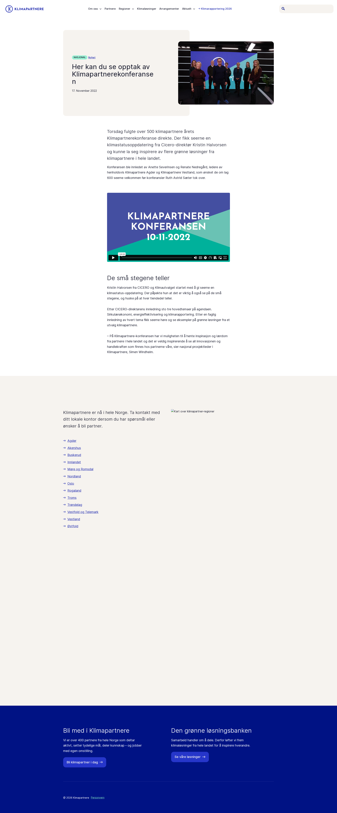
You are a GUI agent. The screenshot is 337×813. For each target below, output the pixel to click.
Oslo (70, 483)
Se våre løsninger (188, 757)
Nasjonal (80, 57)
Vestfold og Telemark (82, 512)
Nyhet (91, 57)
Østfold (72, 526)
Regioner (124, 8)
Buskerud (74, 455)
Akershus (74, 448)
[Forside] (25, 9)
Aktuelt (186, 8)
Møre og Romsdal (80, 469)
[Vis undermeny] (100, 9)
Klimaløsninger (146, 8)
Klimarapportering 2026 (216, 8)
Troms (72, 498)
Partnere (110, 8)
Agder (71, 441)
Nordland (74, 476)
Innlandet (74, 462)
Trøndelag (74, 505)
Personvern (97, 797)
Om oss (93, 8)
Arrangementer (169, 8)
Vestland (73, 519)
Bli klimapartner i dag (82, 762)
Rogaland (74, 490)
